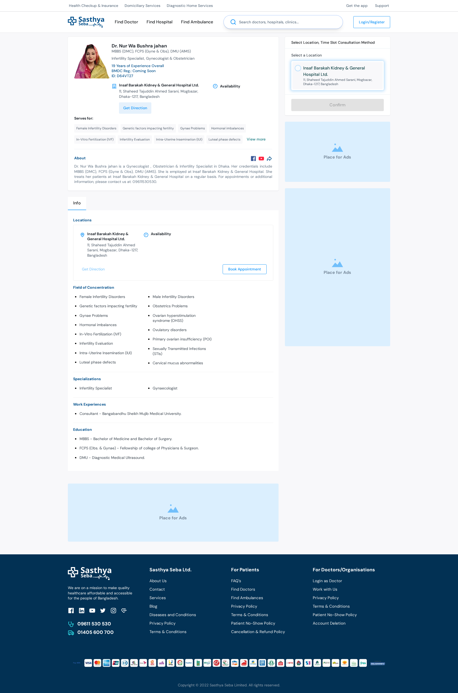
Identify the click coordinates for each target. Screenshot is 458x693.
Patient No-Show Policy (253, 623)
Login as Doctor (327, 581)
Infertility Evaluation (96, 343)
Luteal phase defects (98, 362)
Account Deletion (329, 623)
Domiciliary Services (142, 5)
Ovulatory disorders (170, 329)
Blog (153, 606)
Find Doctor (126, 22)
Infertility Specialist (96, 388)
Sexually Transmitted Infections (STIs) (179, 351)
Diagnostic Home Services (190, 5)
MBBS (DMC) (122, 51)
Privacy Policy (162, 623)
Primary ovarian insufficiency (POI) (182, 339)
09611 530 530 (94, 624)
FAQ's (236, 581)
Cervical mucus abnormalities (178, 363)
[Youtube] (261, 158)
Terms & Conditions (168, 631)
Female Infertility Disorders (102, 296)
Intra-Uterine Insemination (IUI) (106, 352)
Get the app (357, 5)
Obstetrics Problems (170, 306)
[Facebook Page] (71, 610)
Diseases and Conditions (172, 614)
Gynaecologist (165, 388)
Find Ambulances (247, 597)
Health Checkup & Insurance (93, 5)
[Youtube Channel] (92, 610)
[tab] (77, 203)
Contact (157, 589)
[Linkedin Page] (81, 610)
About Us (158, 581)
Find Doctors (243, 589)
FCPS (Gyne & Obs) (152, 51)
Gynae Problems (94, 315)
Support (382, 5)
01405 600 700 (95, 632)
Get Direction (135, 108)
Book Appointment (244, 269)
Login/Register (372, 22)
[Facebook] (253, 158)
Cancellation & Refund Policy (258, 631)
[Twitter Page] (103, 610)
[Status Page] (124, 610)
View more (256, 139)
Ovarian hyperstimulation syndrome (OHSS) (174, 318)
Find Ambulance (197, 22)
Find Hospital (160, 22)
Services (157, 597)
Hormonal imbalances (98, 324)
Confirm (337, 105)
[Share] (269, 158)
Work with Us (325, 589)
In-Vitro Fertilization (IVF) (100, 334)
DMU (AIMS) (180, 51)
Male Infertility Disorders (173, 296)
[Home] (86, 21)
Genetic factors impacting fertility (108, 306)
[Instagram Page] (113, 610)
